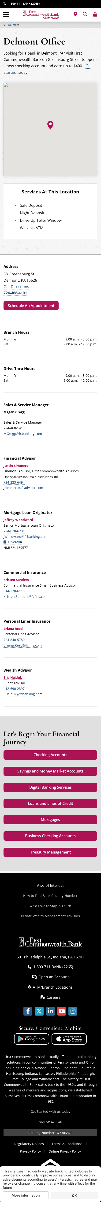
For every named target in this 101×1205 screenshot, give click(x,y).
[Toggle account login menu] (95, 14)
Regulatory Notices (29, 1144)
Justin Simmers (16, 465)
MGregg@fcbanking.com (23, 433)
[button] (50, 125)
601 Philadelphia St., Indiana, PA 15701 (50, 957)
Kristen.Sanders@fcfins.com (26, 596)
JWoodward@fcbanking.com (25, 536)
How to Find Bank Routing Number (50, 895)
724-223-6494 (14, 482)
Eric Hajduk (13, 677)
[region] (50, 25)
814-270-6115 (14, 591)
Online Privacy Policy (65, 1151)
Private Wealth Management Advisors (50, 916)
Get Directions (16, 286)
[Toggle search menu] (85, 14)
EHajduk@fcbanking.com (23, 694)
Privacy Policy (30, 1151)
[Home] (41, 15)
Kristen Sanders (16, 579)
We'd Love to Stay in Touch (50, 906)
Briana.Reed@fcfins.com (23, 645)
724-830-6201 (14, 531)
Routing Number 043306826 (50, 1133)
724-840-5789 (14, 639)
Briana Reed (13, 628)
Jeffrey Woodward (18, 519)
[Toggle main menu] (6, 14)
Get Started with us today (50, 1111)
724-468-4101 (15, 293)
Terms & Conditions (67, 1144)
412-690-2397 (14, 688)
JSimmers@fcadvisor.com (23, 487)
